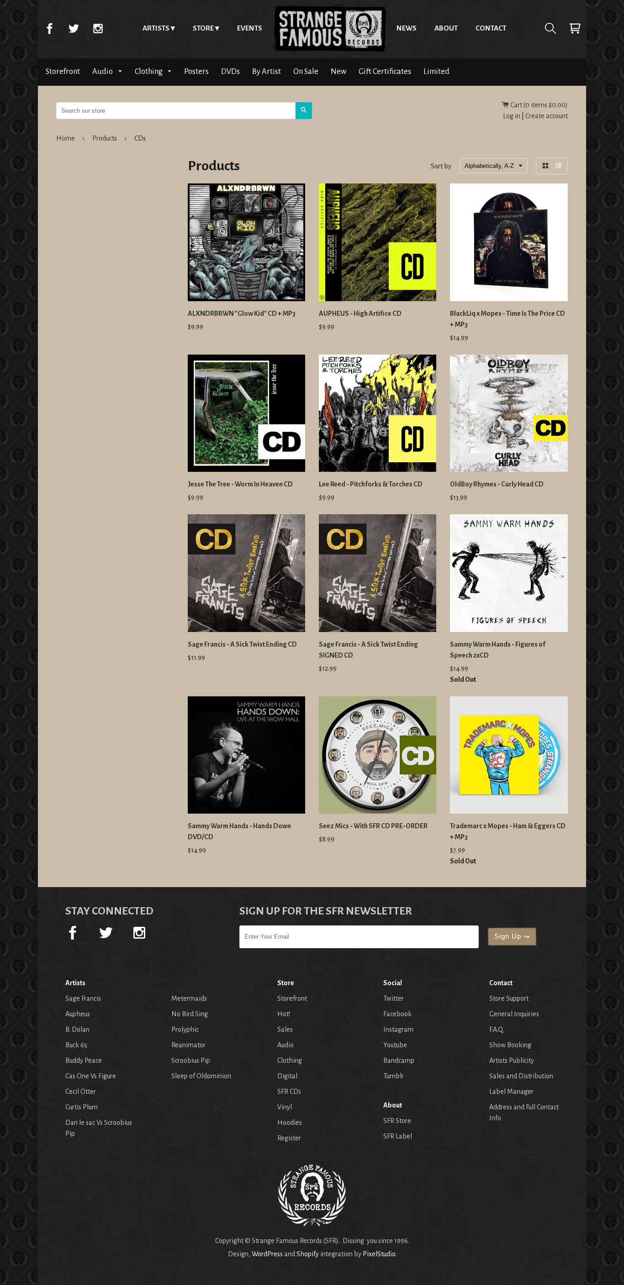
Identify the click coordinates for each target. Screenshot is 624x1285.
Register (289, 1138)
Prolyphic (185, 1029)
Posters (196, 71)
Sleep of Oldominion (201, 1076)
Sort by (441, 166)
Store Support (509, 998)
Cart (574, 28)
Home (329, 28)
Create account (546, 116)
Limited (436, 71)
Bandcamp (398, 1060)
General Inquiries (514, 1014)
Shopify (307, 1254)
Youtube (395, 1045)
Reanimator (188, 1045)
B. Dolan (77, 1029)
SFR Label (397, 1136)
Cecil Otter (80, 1091)
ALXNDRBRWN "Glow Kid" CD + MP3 (242, 313)
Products (104, 138)
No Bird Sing (189, 1014)
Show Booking (510, 1045)
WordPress (267, 1254)
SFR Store (397, 1120)
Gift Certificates (385, 71)
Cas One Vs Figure (90, 1076)
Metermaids (189, 998)
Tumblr (393, 1076)
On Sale (305, 71)
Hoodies (289, 1122)
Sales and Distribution (521, 1076)
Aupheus (77, 1014)
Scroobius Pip (190, 1060)
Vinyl (284, 1107)
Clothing (149, 71)
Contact (491, 28)
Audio (103, 71)
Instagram (97, 28)
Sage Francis (83, 998)
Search (550, 28)
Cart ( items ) (538, 105)
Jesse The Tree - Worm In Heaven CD (240, 484)
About (446, 28)
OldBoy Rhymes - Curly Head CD (497, 484)
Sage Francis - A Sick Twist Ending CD (242, 644)
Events (249, 28)
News (407, 28)
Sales (285, 1029)
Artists (156, 28)
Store (203, 28)
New (338, 71)
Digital (287, 1076)
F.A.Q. (496, 1029)
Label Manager (511, 1091)
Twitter (73, 28)
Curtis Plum (81, 1107)
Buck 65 (76, 1045)
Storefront (63, 71)
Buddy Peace (83, 1060)
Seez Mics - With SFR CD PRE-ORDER (373, 826)
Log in (511, 116)
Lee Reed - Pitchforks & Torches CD (371, 484)
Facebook (49, 28)
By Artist (266, 71)
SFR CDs (289, 1091)
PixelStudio (379, 1254)
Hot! (283, 1014)
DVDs (230, 71)
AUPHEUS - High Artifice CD (360, 313)
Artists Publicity (511, 1060)
